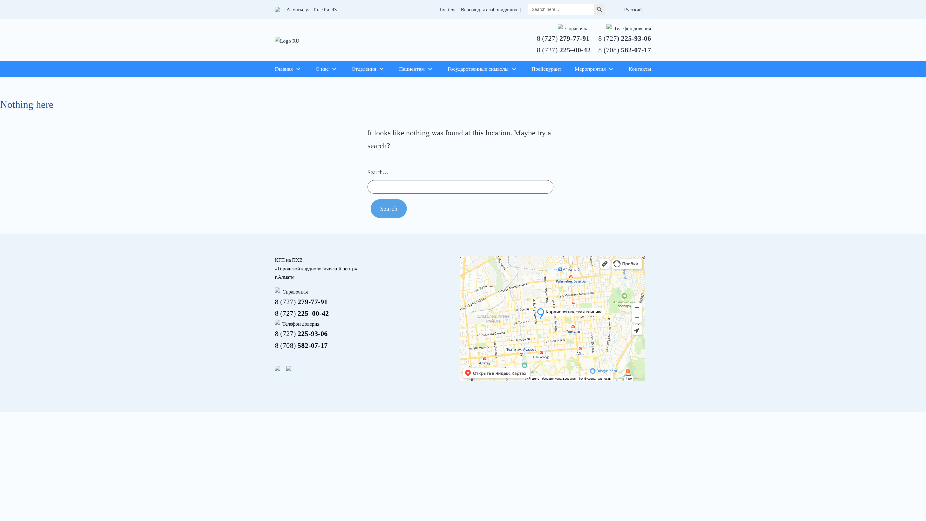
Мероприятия (590, 69)
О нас (322, 69)
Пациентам (412, 69)
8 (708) (624, 50)
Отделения (364, 69)
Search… (378, 172)
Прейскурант (546, 69)
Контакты (640, 69)
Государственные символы (478, 69)
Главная (284, 69)
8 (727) (563, 38)
